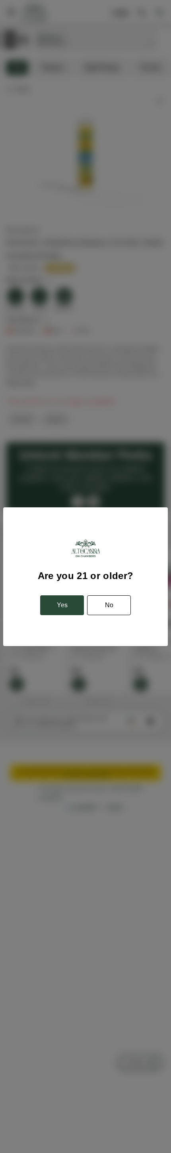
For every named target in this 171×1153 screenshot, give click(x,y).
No (109, 605)
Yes (62, 605)
